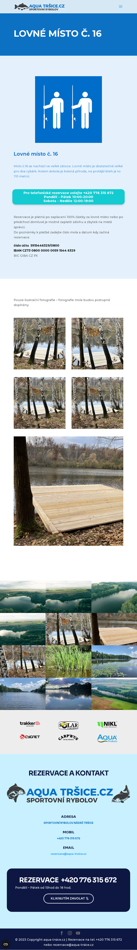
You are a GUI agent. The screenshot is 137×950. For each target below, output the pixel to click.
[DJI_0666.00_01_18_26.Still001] (114, 612)
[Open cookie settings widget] (6, 944)
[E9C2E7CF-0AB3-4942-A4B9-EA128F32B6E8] (114, 676)
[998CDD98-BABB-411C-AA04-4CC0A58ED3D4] (114, 644)
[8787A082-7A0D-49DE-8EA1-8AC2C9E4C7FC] (114, 709)
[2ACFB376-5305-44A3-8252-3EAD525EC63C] (68, 676)
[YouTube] (78, 933)
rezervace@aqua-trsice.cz (68, 853)
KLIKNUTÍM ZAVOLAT (68, 898)
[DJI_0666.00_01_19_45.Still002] (68, 612)
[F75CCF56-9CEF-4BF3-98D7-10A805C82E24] (68, 644)
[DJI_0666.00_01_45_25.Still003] (23, 612)
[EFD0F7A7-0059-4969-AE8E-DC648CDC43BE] (23, 709)
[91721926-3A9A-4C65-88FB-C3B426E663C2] (68, 709)
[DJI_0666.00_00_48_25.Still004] (23, 644)
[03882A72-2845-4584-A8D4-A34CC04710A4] (23, 676)
